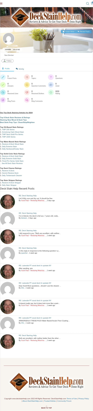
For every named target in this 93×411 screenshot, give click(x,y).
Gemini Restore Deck (10, 173)
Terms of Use (72, 399)
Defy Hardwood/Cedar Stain (12, 149)
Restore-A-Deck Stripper (11, 183)
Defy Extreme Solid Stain (11, 158)
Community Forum (64, 401)
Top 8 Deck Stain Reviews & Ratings (15, 117)
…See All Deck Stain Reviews (11, 163)
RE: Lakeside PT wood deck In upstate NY (35, 265)
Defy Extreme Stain (9, 146)
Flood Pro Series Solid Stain (12, 161)
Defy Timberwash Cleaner (12, 175)
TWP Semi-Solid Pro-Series (12, 134)
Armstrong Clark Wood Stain (13, 132)
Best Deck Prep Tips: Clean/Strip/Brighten (17, 122)
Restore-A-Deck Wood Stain (13, 144)
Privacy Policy (83, 399)
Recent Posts (85, 31)
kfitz (22, 288)
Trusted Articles (50, 401)
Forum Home (69, 31)
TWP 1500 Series (9, 137)
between (24, 218)
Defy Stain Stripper (9, 185)
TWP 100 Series (8, 130)
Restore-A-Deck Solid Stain (12, 156)
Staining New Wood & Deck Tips (13, 120)
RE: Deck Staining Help (28, 196)
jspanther (24, 253)
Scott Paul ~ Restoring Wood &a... (33, 200)
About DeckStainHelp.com (33, 401)
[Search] (87, 3)
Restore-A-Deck (8, 171)
